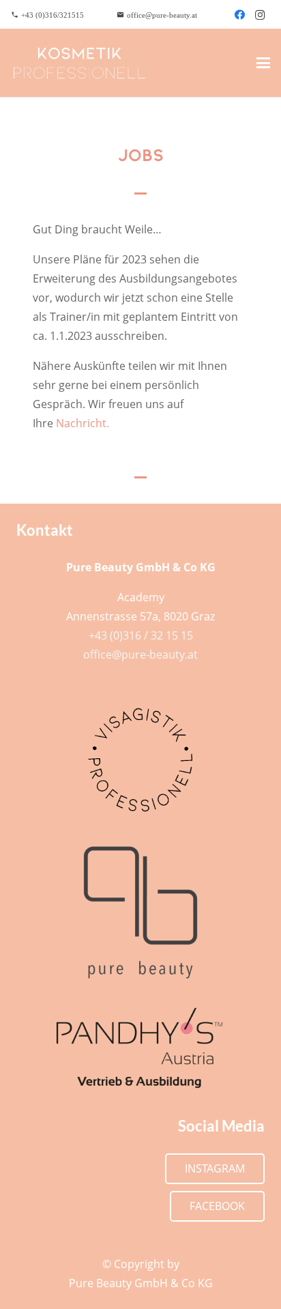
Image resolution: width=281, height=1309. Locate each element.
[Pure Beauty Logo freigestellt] (140, 912)
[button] (263, 63)
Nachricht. (82, 423)
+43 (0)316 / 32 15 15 (141, 635)
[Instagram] (260, 15)
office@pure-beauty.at (140, 654)
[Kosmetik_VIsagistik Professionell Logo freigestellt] (140, 759)
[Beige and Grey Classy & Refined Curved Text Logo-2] (80, 63)
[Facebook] (239, 15)
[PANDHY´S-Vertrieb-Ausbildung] (140, 1048)
